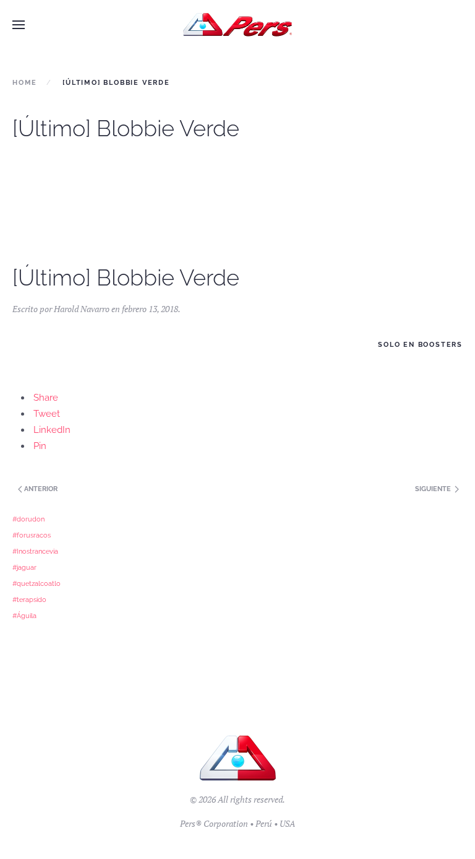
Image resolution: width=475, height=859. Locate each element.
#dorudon (28, 519)
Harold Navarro (81, 309)
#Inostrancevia (35, 551)
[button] (18, 25)
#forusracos (31, 535)
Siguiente (434, 489)
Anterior (40, 489)
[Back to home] (238, 25)
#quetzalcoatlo (36, 583)
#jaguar (24, 567)
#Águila (24, 615)
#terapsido (29, 599)
